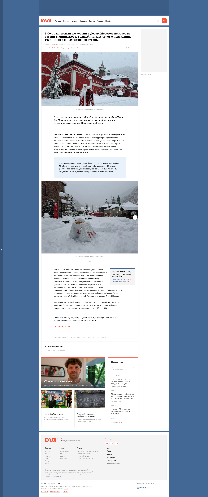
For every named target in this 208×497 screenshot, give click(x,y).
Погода (100, 21)
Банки (66, 21)
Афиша (58, 21)
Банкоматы (62, 461)
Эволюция (111, 457)
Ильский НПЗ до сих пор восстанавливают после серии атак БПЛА (122, 411)
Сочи (97, 337)
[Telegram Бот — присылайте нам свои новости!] (117, 443)
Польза (109, 454)
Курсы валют (63, 458)
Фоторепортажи (113, 464)
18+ (158, 21)
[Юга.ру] (46, 20)
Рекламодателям (55, 491)
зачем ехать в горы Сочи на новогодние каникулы (121, 280)
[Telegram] (112, 443)
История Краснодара (83, 456)
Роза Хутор (90, 337)
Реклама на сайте (146, 74)
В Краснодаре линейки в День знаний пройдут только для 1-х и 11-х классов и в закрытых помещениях (123, 397)
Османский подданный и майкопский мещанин (86, 415)
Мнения (74, 21)
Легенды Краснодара (83, 454)
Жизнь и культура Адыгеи (85, 458)
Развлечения (81, 337)
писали (60, 317)
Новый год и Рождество (56, 351)
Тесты (109, 451)
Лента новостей (115, 422)
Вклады (61, 454)
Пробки (108, 21)
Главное (48, 448)
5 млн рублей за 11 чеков (53, 414)
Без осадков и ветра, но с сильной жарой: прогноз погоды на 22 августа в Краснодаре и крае (120, 382)
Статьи (92, 21)
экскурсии (104, 337)
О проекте (44, 491)
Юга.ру (63, 439)
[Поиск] (164, 20)
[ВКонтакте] (107, 443)
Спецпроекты (112, 461)
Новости (83, 21)
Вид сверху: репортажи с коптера (87, 451)
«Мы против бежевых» (60, 381)
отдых (73, 337)
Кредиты (62, 456)
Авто (108, 448)
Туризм (80, 448)
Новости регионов (120, 370)
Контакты (65, 491)
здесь (59, 476)
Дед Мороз (57, 337)
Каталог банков (64, 451)
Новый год (65, 337)
